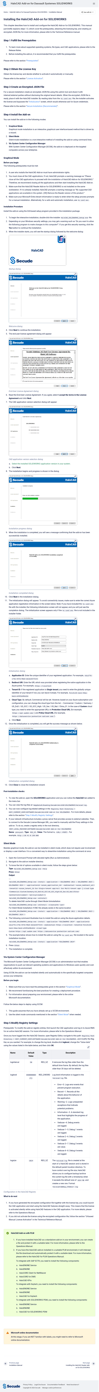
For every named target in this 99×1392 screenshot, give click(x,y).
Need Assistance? (73, 1385)
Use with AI (87, 12)
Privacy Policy (27, 1385)
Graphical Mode (73, 987)
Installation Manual (55, 12)
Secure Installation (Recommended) (42, 106)
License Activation (34, 78)
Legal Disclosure (40, 1385)
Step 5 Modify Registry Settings (39, 815)
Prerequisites (32, 61)
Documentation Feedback (56, 1385)
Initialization (34, 102)
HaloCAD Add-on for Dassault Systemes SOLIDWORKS (41, 3)
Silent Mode (63, 1014)
